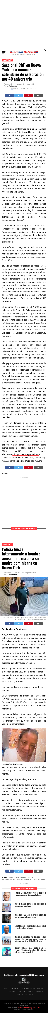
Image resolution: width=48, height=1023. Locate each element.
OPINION (20, 995)
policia (17, 879)
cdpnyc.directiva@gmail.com (25, 454)
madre (23, 877)
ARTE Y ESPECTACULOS (25, 992)
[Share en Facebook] (9, 95)
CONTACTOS (29, 995)
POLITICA (40, 989)
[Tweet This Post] (18, 95)
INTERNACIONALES (28, 989)
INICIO (6, 989)
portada (25, 879)
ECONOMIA (11, 992)
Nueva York (7, 879)
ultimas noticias (38, 879)
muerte (31, 877)
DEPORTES (39, 992)
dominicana (14, 877)
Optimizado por (24, 1010)
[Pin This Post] (28, 95)
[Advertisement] (24, 24)
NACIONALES (15, 989)
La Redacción (12, 86)
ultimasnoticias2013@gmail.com (29, 975)
